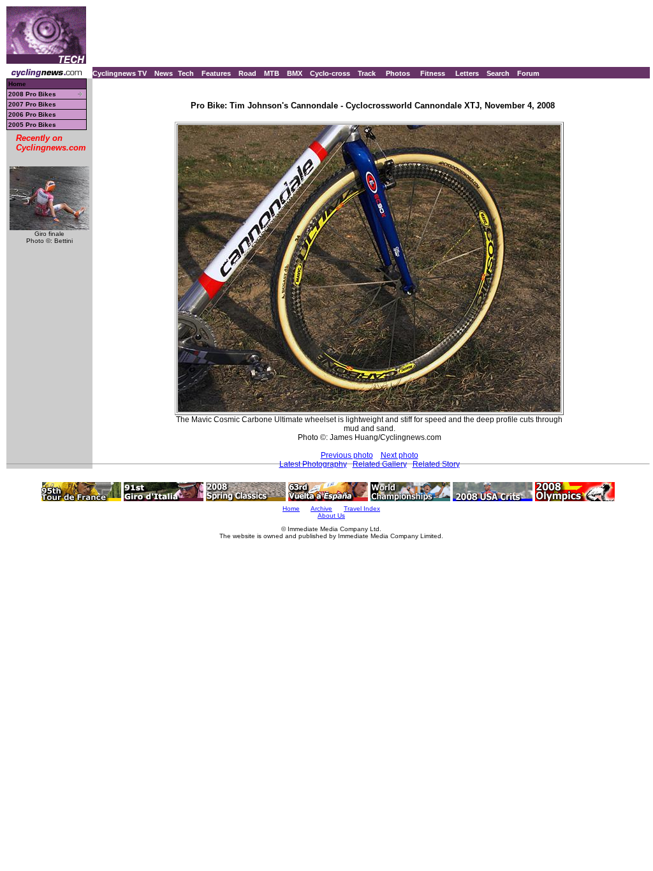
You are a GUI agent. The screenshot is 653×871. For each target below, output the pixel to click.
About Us (331, 515)
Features (216, 73)
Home (17, 83)
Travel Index (362, 508)
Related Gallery (380, 464)
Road (247, 73)
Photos (398, 73)
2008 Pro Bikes (32, 94)
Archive (321, 508)
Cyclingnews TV (119, 73)
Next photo (399, 455)
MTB (271, 73)
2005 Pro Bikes (32, 124)
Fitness (432, 73)
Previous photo (347, 455)
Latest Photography (313, 464)
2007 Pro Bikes (32, 104)
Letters (467, 73)
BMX (294, 73)
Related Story (436, 464)
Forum (528, 73)
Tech (186, 73)
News (163, 73)
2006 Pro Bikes (32, 114)
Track (367, 73)
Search (498, 73)
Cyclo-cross (330, 73)
